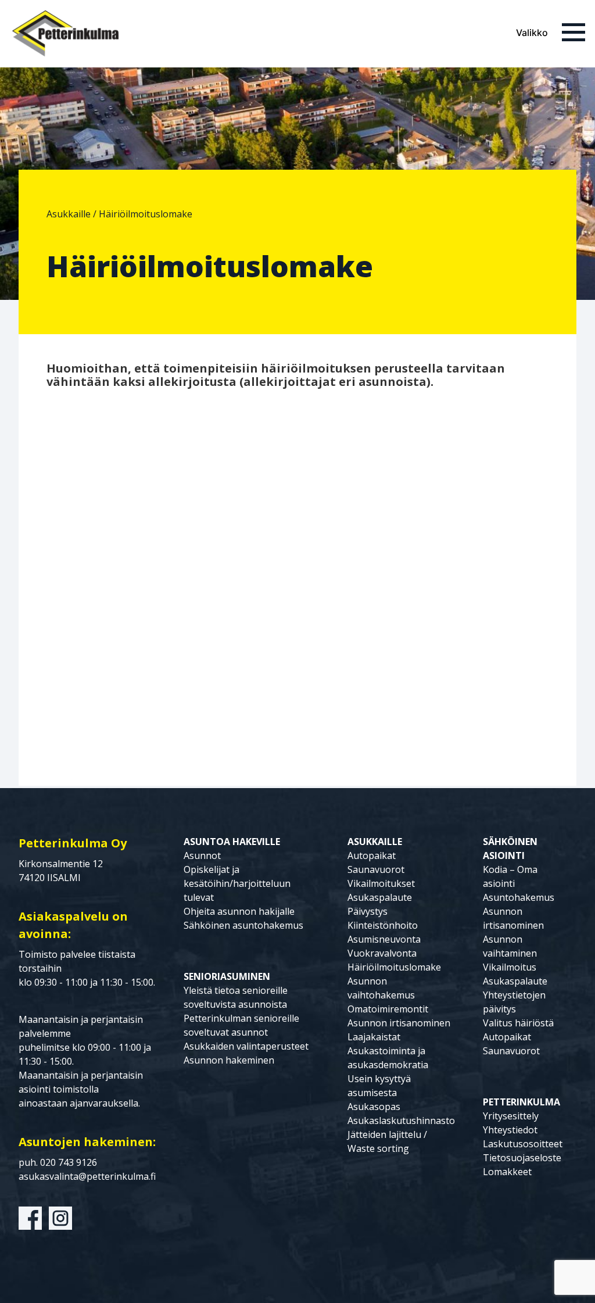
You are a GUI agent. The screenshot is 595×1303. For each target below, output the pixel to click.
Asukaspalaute (379, 897)
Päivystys (367, 911)
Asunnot (202, 855)
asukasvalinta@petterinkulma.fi (87, 1176)
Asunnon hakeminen (229, 1060)
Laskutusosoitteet (522, 1143)
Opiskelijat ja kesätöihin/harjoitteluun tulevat (237, 883)
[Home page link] (65, 33)
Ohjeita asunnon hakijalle (239, 911)
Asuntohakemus (518, 897)
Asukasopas (373, 1106)
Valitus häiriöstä (518, 1022)
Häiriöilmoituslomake (394, 967)
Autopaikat (371, 855)
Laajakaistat (373, 1036)
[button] (551, 32)
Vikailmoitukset (381, 883)
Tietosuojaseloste (522, 1157)
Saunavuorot (375, 869)
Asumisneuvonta (384, 939)
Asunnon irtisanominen (398, 1022)
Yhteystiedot (510, 1129)
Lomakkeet (507, 1171)
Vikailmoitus (509, 967)
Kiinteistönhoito (382, 925)
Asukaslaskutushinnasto (401, 1120)
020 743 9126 (68, 1162)
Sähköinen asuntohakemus (243, 925)
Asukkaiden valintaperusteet (246, 1046)
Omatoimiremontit (387, 1009)
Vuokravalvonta (382, 953)
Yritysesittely (511, 1115)
